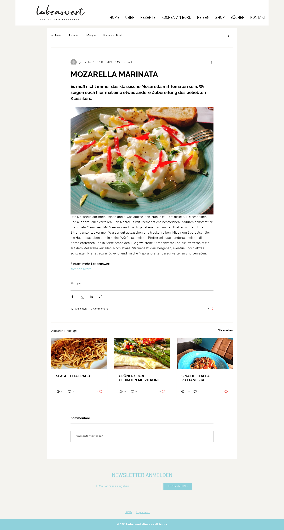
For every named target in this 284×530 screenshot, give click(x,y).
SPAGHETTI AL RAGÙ (73, 376)
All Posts (56, 35)
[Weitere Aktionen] (211, 62)
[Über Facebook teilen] (72, 297)
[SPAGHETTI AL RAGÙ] (79, 353)
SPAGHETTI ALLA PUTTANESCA (195, 378)
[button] (228, 35)
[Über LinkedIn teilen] (91, 297)
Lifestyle (91, 35)
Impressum (143, 512)
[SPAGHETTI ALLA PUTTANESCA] (205, 353)
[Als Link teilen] (101, 297)
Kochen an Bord (112, 35)
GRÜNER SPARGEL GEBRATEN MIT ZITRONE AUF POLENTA (139, 378)
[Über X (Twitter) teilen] (82, 297)
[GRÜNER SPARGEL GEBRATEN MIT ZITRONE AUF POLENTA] (142, 353)
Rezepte (73, 35)
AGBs (128, 512)
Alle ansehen (225, 330)
